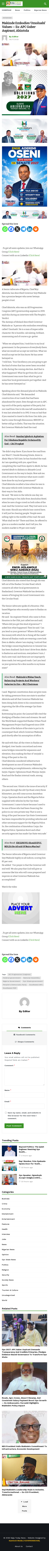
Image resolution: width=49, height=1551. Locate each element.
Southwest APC (36, 985)
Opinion (5, 1255)
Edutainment (7, 1214)
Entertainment (8, 1219)
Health (5, 1229)
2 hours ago (26, 1156)
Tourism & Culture (10, 1290)
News (4, 1244)
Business (5, 1199)
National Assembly (31, 978)
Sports (5, 1285)
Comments (26, 1028)
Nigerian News (8, 1249)
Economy (6, 1209)
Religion (5, 1270)
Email (8, 1101)
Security (5, 1275)
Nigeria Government (11, 981)
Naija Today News (18, 1538)
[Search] (45, 4)
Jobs (4, 1239)
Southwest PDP (9, 988)
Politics (5, 1265)
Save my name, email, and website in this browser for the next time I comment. (24, 1115)
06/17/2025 (14, 39)
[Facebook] (11, 229)
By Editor (13, 36)
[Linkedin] (29, 229)
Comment (10, 1065)
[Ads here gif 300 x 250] (21, 908)
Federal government (12, 978)
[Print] (36, 229)
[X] (17, 229)
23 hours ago (27, 1181)
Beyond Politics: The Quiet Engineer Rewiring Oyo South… (31, 1149)
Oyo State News (9, 1260)
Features (5, 1224)
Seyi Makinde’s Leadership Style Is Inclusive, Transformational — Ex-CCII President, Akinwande (23, 1492)
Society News (8, 1280)
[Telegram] (23, 229)
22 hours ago (27, 1167)
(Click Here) (13, 252)
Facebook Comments (25, 1035)
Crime (4, 1204)
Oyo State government (33, 981)
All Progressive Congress (20, 974)
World (4, 1300)
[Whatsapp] (5, 229)
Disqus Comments (26, 1042)
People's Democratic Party (15, 985)
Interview (7, 18)
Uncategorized (8, 1295)
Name (8, 1090)
